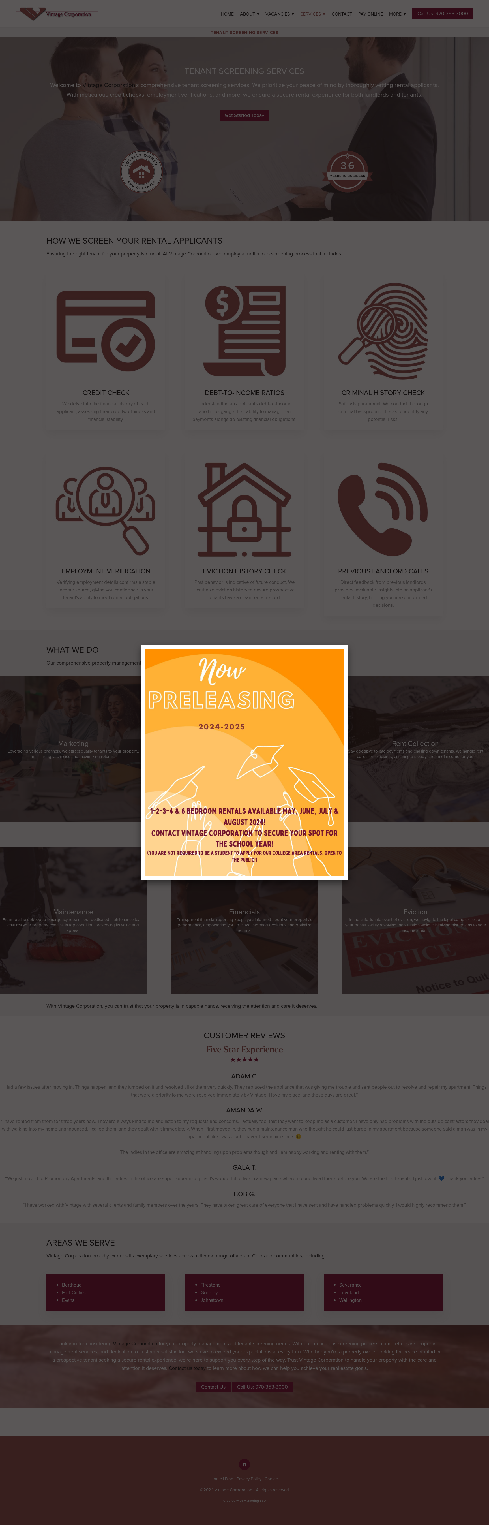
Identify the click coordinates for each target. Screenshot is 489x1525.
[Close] (348, 645)
